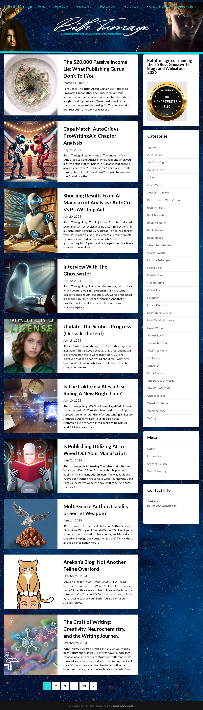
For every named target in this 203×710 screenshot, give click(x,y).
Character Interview (159, 245)
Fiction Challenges (158, 260)
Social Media (155, 373)
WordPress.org (156, 471)
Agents (152, 147)
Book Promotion (157, 222)
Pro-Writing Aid (157, 343)
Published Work (157, 350)
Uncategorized (156, 395)
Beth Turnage (20, 6)
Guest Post (154, 290)
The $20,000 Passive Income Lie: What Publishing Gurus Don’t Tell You (95, 69)
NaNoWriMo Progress (160, 320)
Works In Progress (158, 6)
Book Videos (155, 237)
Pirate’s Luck (131, 6)
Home (41, 6)
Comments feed (157, 463)
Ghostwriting (107, 6)
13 (84, 686)
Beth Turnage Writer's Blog (164, 200)
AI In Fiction (154, 154)
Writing (152, 418)
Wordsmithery (156, 410)
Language (153, 297)
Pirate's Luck (155, 335)
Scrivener (153, 365)
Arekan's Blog (155, 170)
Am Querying (155, 162)
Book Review (155, 230)
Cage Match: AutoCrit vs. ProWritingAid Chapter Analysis (91, 136)
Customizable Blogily (122, 705)
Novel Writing (155, 328)
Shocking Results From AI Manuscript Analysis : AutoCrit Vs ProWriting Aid (97, 202)
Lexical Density (156, 305)
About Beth (60, 6)
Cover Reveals (156, 252)
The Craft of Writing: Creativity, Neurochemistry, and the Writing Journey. (94, 629)
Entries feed (155, 456)
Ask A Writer (155, 185)
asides (151, 177)
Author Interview (158, 192)
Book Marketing (157, 215)
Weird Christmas (157, 403)
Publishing (153, 358)
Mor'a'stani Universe (159, 312)
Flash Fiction (155, 267)
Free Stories (83, 6)
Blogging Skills (156, 207)
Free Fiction (154, 275)
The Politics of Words (160, 380)
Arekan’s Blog (186, 6)
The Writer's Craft (158, 388)
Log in (151, 448)
